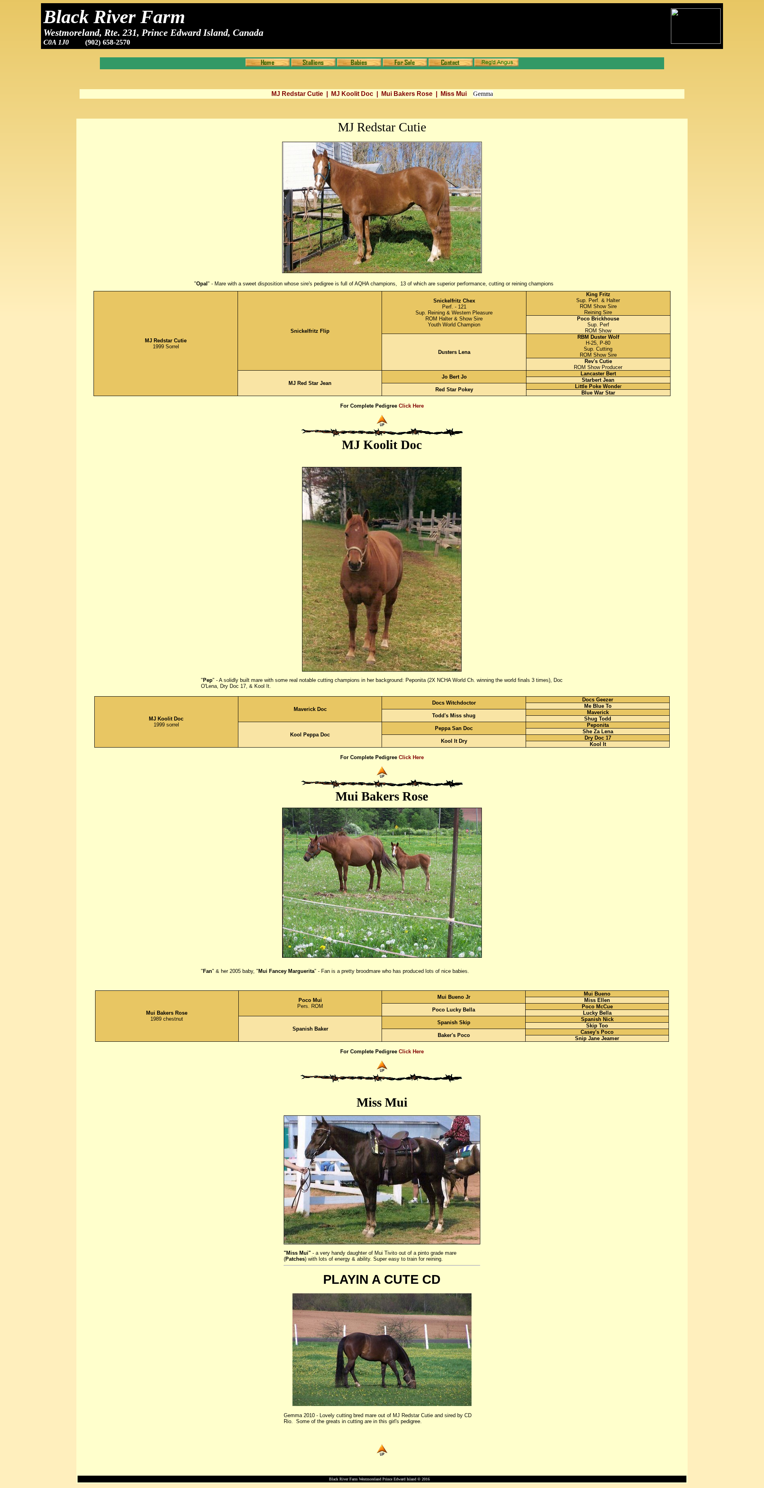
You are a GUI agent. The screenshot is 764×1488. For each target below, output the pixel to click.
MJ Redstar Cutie (297, 93)
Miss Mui (453, 93)
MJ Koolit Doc (352, 93)
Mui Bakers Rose (407, 93)
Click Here (411, 406)
